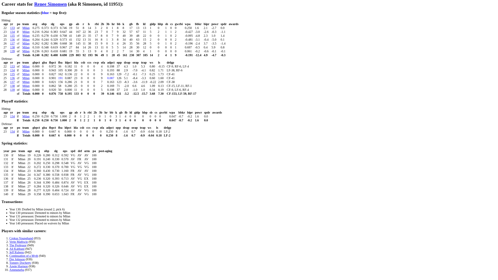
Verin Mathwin (18, 241)
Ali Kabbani (17, 248)
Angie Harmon (18, 266)
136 (12, 39)
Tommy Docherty (20, 262)
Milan (26, 28)
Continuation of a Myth (23, 255)
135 (12, 35)
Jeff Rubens (16, 252)
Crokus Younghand (21, 238)
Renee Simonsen (50, 4)
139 (12, 51)
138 (12, 47)
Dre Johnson (17, 259)
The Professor (17, 245)
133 (12, 28)
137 (12, 43)
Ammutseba (16, 269)
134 (12, 31)
